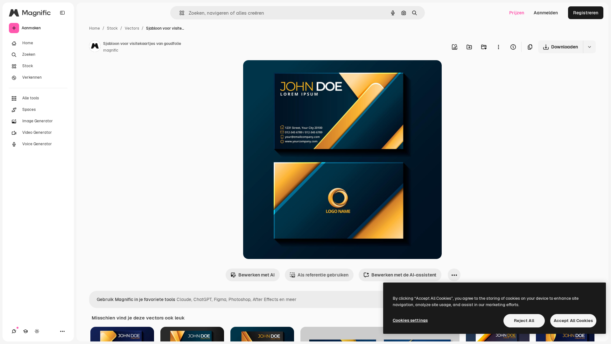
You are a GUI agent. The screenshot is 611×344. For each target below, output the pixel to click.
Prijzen (516, 13)
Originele (285, 72)
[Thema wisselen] (37, 331)
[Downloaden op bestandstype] (589, 46)
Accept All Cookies (573, 320)
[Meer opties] (498, 46)
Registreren (585, 13)
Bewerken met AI (256, 275)
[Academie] (25, 331)
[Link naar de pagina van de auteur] (95, 47)
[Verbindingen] (14, 331)
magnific (110, 50)
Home (94, 28)
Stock (112, 28)
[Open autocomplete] (179, 13)
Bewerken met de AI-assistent (403, 275)
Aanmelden (546, 13)
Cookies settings (410, 320)
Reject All (524, 320)
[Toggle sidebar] (62, 13)
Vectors (132, 28)
